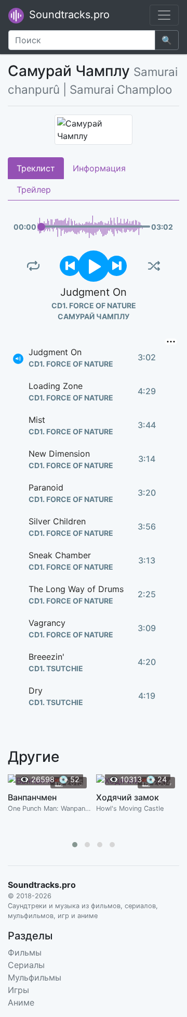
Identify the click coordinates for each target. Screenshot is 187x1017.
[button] (75, 844)
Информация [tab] (99, 168)
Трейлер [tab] (34, 189)
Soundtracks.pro (68, 14)
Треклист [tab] (36, 168)
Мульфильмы (34, 977)
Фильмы (25, 952)
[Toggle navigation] (164, 15)
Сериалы (26, 965)
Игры (18, 990)
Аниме (21, 1002)
